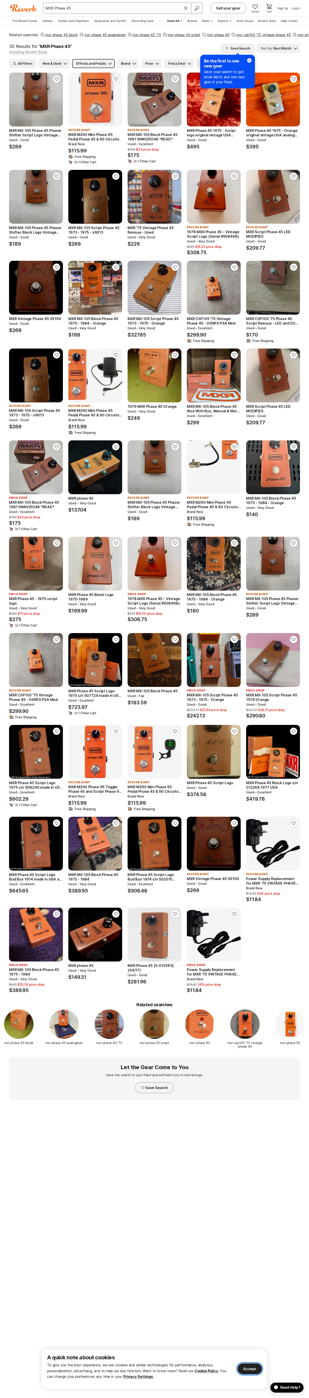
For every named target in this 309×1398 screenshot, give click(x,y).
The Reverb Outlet (24, 21)
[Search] (196, 8)
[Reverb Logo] (23, 8)
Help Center (289, 21)
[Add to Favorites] (56, 79)
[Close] (185, 8)
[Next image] (56, 99)
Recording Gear (143, 21)
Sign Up (283, 8)
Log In (296, 8)
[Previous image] (15, 99)
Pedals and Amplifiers (73, 21)
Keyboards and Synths (110, 21)
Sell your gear (228, 8)
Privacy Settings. (138, 1376)
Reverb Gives (267, 21)
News (206, 21)
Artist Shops (245, 21)
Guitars (48, 21)
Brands (192, 21)
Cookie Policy (206, 1371)
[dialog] (154, 1369)
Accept (249, 1369)
